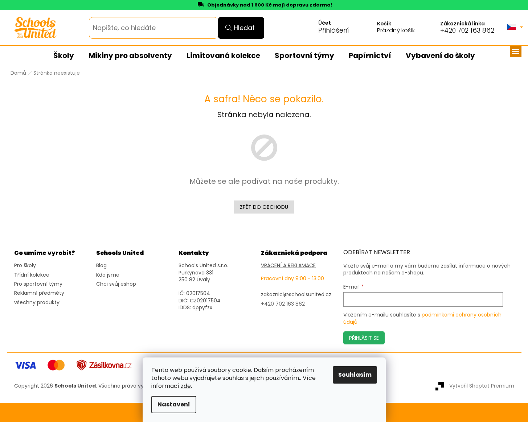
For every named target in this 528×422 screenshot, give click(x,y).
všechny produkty (37, 302)
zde (186, 386)
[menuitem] (63, 56)
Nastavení (173, 404)
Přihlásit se (364, 338)
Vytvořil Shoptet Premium (481, 385)
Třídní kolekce (31, 275)
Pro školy (25, 265)
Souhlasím (355, 375)
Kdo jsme (107, 275)
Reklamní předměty (39, 293)
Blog (101, 265)
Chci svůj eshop (116, 284)
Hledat (244, 27)
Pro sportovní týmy (38, 284)
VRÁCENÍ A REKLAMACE (288, 265)
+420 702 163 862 (467, 30)
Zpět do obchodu (264, 207)
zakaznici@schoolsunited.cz (296, 294)
